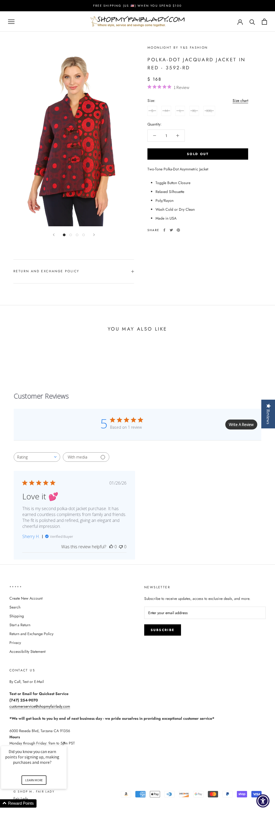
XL (194, 110)
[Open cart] (264, 22)
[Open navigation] (11, 21)
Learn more (34, 780)
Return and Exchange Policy (46, 271)
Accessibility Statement (27, 651)
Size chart (240, 100)
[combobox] (37, 457)
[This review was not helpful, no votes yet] (121, 547)
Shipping (16, 616)
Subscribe (163, 630)
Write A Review (241, 424)
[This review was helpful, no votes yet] (111, 547)
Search (14, 607)
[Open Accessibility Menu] (263, 801)
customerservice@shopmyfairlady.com (39, 706)
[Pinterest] (178, 230)
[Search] (252, 21)
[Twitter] (171, 230)
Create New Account (25, 598)
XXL (209, 110)
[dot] (64, 235)
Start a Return (19, 625)
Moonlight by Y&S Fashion (177, 47)
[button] (40, 803)
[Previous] (54, 235)
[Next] (94, 235)
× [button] (64, 742)
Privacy (15, 642)
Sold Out (198, 154)
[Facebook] (164, 230)
